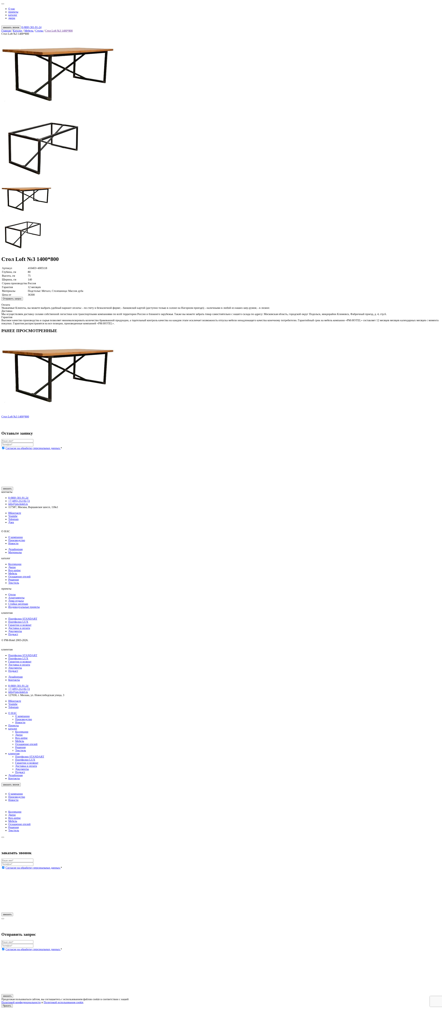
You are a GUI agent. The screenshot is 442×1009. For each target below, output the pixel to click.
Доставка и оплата (19, 628)
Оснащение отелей (19, 576)
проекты (13, 11)
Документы (15, 631)
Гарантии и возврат (19, 624)
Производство (16, 540)
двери (11, 18)
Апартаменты (16, 597)
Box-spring (14, 570)
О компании (15, 537)
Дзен (11, 522)
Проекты (13, 725)
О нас (11, 8)
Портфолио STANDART (22, 618)
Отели (12, 594)
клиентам (14, 753)
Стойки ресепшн (18, 603)
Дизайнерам (15, 549)
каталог (12, 14)
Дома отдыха (16, 600)
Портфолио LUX (18, 621)
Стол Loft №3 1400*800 (59, 30)
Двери (12, 567)
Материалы (15, 552)
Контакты (14, 778)
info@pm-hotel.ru (18, 504)
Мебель (29, 30)
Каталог (18, 30)
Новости (13, 543)
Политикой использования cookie (63, 1002)
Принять (7, 1006)
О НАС (12, 713)
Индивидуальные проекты (24, 607)
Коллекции (14, 564)
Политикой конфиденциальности (21, 1002)
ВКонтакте (14, 512)
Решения (13, 579)
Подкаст (13, 634)
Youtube (12, 516)
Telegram (13, 519)
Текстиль (13, 582)
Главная (6, 30)
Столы (39, 30)
